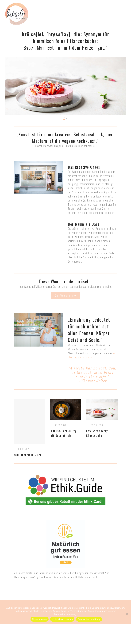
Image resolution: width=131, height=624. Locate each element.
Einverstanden (39, 619)
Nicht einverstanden (62, 619)
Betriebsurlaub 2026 (28, 455)
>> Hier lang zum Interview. (91, 355)
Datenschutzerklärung (89, 619)
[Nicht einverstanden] (127, 614)
